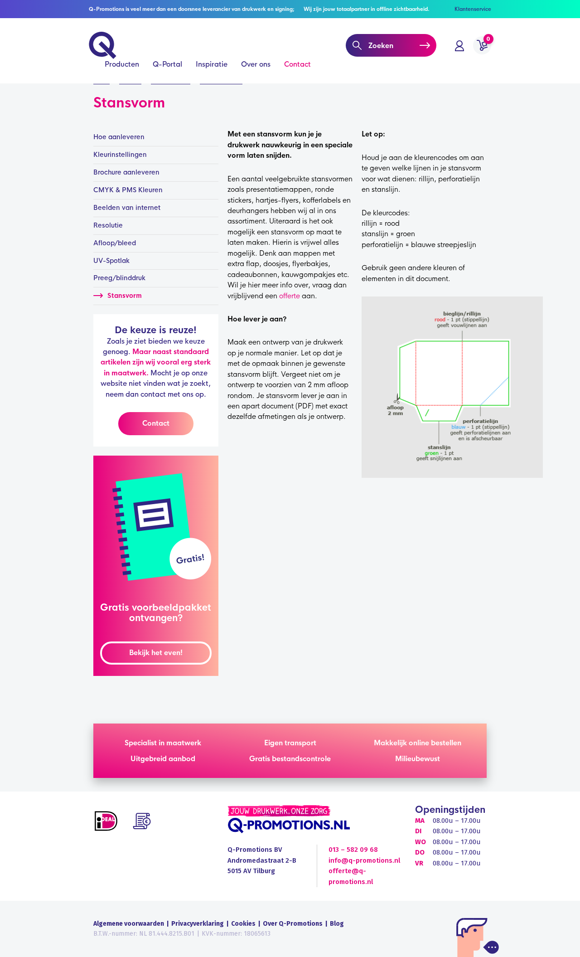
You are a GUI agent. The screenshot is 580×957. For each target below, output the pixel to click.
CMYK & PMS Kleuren (128, 190)
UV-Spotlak (111, 261)
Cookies (243, 924)
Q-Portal (167, 64)
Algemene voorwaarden (128, 924)
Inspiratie (211, 64)
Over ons (256, 64)
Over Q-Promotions (293, 924)
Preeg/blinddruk (119, 278)
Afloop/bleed (114, 243)
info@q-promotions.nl (364, 860)
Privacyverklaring (197, 924)
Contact (297, 64)
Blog (337, 924)
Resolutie (108, 225)
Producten (122, 64)
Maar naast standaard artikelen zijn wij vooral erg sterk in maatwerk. (156, 362)
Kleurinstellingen (120, 155)
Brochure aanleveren (126, 172)
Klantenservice (472, 9)
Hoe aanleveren (119, 137)
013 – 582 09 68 (353, 849)
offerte (289, 295)
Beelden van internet (126, 208)
